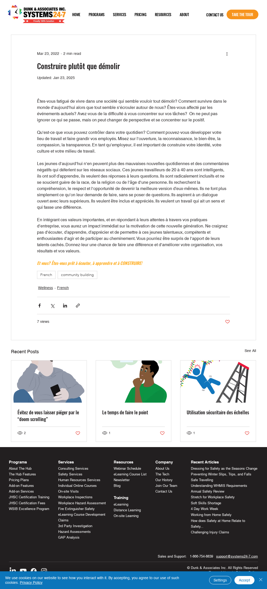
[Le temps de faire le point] (133, 382)
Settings (220, 580)
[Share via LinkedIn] (65, 305)
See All (250, 351)
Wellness (45, 288)
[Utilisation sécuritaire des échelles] (218, 382)
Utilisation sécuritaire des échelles (218, 412)
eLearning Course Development (81, 514)
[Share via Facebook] (39, 305)
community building (77, 274)
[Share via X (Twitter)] (52, 305)
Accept (244, 580)
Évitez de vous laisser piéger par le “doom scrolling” (48, 415)
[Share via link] (77, 305)
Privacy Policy (31, 582)
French (46, 274)
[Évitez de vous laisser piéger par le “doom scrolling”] (49, 382)
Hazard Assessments (74, 532)
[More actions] (227, 53)
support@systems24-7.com (237, 556)
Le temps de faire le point (125, 412)
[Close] (261, 580)
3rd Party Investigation (75, 526)
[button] (97, 14)
